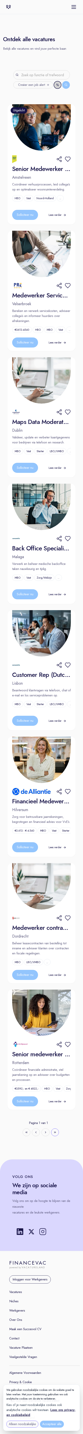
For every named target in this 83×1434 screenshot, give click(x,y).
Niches (14, 1301)
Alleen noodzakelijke (22, 1424)
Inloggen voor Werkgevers (30, 1279)
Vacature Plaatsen (21, 1347)
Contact (14, 1338)
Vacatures (15, 1292)
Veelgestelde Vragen (23, 1357)
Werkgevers (17, 1310)
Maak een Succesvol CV (25, 1329)
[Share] (59, 159)
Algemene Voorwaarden (25, 1373)
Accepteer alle (52, 1424)
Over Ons (15, 1320)
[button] (68, 159)
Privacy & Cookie (20, 1382)
